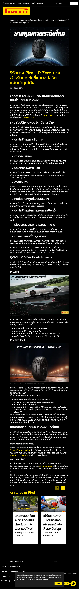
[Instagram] (70, 561)
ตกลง (58, 583)
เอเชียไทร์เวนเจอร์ (37, 3)
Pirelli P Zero (28, 117)
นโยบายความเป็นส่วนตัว (9, 571)
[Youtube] (76, 561)
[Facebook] (65, 561)
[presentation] (57, 488)
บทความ (20, 20)
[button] (76, 11)
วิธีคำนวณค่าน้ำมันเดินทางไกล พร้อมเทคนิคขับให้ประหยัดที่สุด (52, 522)
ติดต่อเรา (23, 571)
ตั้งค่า (46, 579)
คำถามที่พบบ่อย (14, 567)
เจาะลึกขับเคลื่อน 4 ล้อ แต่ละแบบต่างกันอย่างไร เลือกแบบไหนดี (25, 522)
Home (12, 20)
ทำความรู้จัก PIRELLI (9, 3)
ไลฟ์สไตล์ (4, 581)
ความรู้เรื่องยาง (30, 20)
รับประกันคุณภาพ (23, 3)
